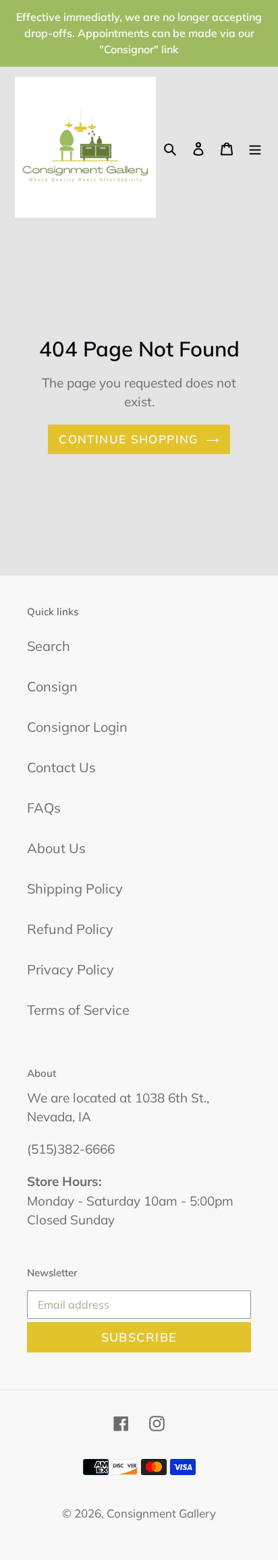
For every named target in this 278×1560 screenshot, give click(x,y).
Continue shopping (128, 439)
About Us (56, 848)
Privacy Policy (70, 969)
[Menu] (255, 147)
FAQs (44, 807)
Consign (52, 686)
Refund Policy (70, 929)
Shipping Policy (75, 888)
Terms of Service (78, 1009)
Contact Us (61, 767)
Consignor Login (77, 726)
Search (48, 645)
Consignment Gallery (161, 1513)
